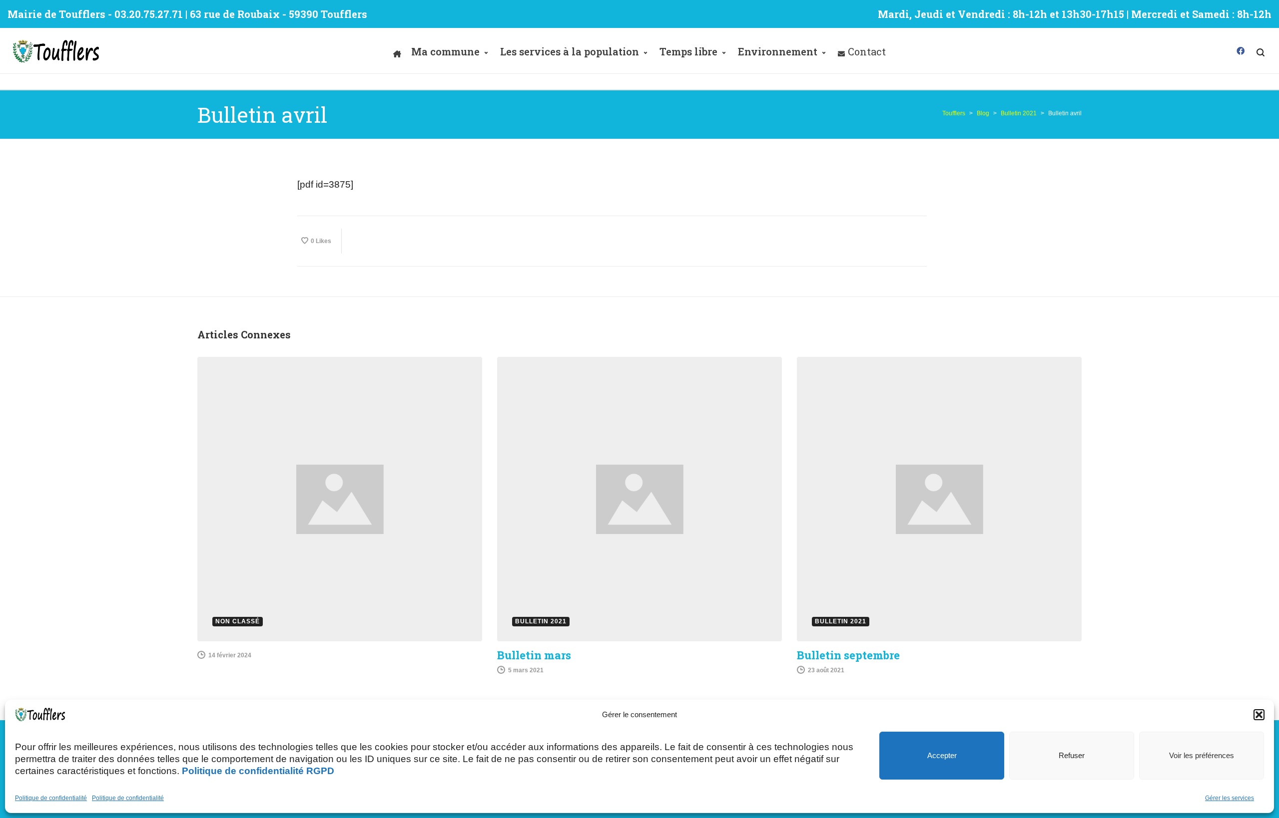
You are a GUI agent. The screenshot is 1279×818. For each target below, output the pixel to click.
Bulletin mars (534, 655)
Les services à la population (569, 51)
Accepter (942, 755)
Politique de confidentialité (51, 798)
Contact (867, 51)
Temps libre (688, 51)
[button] (1259, 715)
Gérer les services (1229, 798)
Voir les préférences (1201, 755)
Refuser (1072, 755)
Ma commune (445, 51)
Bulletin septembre (848, 655)
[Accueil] (397, 51)
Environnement (777, 51)
